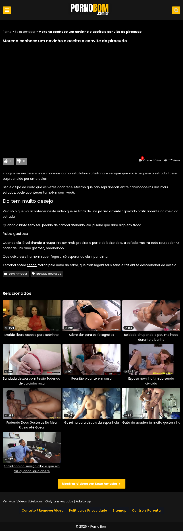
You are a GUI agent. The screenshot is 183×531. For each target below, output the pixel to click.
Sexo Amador (25, 31)
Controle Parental (147, 510)
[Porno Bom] (91, 15)
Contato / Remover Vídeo (43, 510)
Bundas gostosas (48, 274)
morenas (53, 173)
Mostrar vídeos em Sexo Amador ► (91, 483)
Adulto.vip (83, 501)
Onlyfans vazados (59, 501)
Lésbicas (36, 501)
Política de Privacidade (88, 510)
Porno (7, 31)
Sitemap (119, 510)
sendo (32, 265)
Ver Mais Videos (15, 501)
